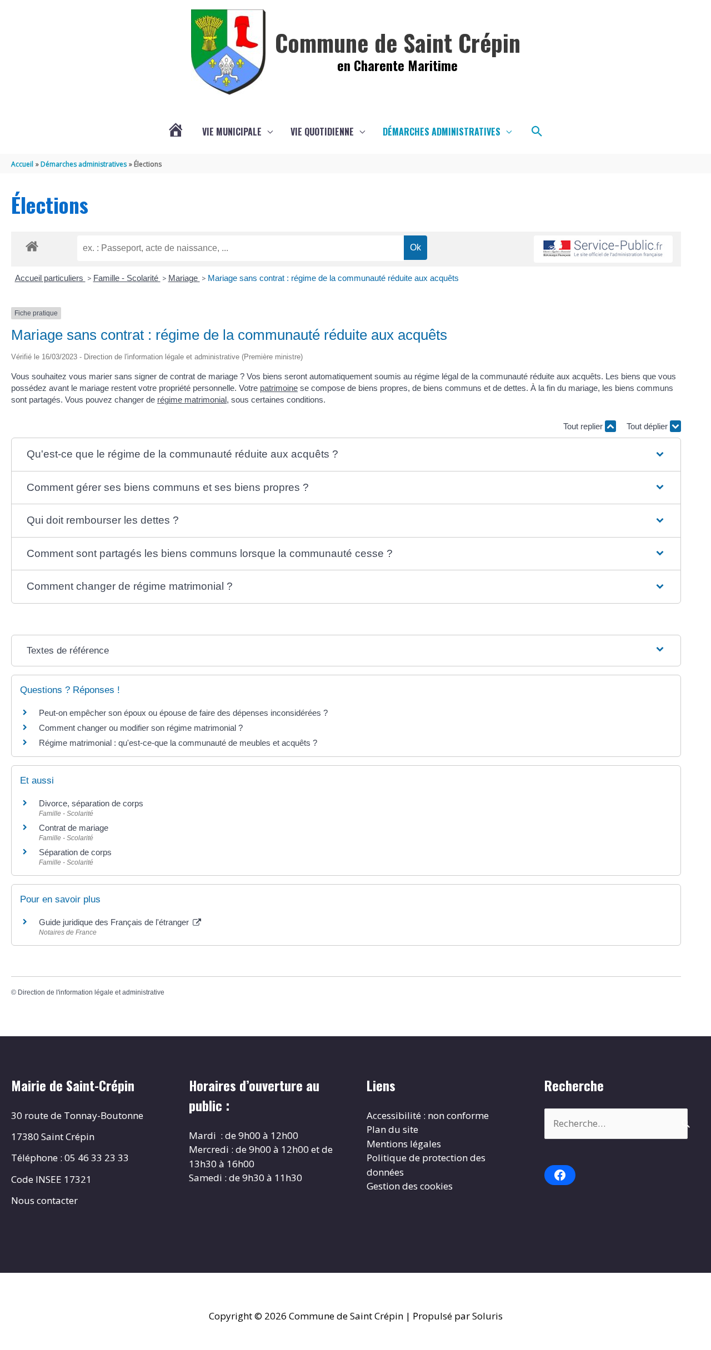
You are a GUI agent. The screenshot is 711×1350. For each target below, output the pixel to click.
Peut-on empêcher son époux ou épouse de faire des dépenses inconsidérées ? (183, 712)
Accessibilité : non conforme (428, 1115)
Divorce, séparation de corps (91, 803)
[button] (537, 131)
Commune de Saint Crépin (397, 42)
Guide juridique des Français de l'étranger (115, 922)
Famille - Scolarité (127, 278)
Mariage (184, 278)
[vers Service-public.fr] (603, 249)
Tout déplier (648, 426)
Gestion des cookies (410, 1186)
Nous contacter (44, 1200)
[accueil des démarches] (31, 244)
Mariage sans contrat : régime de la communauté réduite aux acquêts (333, 278)
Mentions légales (404, 1143)
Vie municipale (232, 131)
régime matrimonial (192, 399)
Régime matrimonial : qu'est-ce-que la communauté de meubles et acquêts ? (178, 742)
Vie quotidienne (322, 131)
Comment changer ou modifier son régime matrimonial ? (141, 727)
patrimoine (279, 388)
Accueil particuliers (50, 278)
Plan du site (392, 1129)
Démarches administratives (441, 131)
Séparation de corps (75, 852)
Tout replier (584, 426)
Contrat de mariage (73, 827)
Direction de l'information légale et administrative (91, 992)
